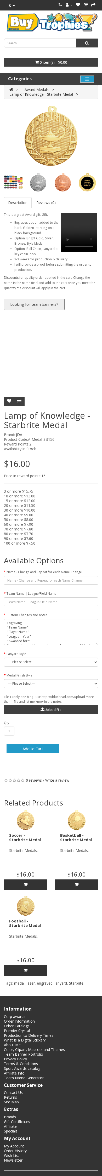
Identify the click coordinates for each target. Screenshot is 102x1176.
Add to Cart (32, 748)
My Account (14, 1145)
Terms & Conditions (21, 1063)
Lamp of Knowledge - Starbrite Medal (41, 94)
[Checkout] (93, 4)
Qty (6, 723)
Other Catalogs (17, 1025)
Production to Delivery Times (28, 1035)
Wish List (11, 1155)
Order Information (19, 1021)
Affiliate (10, 1126)
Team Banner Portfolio (23, 1054)
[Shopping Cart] (86, 4)
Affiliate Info (14, 1073)
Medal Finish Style (19, 675)
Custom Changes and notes (27, 615)
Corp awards (14, 1016)
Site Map (11, 1101)
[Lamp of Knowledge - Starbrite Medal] (51, 135)
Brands (10, 1116)
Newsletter (13, 1160)
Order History (15, 1150)
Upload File (52, 709)
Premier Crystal (17, 1030)
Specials (11, 1131)
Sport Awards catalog (22, 1068)
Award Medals (37, 89)
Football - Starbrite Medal (25, 923)
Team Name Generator (24, 1077)
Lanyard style (16, 654)
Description (17, 202)
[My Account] (69, 4)
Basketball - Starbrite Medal (76, 837)
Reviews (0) (46, 202)
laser (31, 983)
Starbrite (76, 983)
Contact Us (13, 1092)
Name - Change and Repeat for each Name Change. (45, 572)
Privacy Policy (15, 1058)
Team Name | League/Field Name (31, 593)
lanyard (61, 983)
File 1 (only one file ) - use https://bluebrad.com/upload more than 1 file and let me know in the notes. (49, 699)
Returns (10, 1097)
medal (19, 983)
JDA (19, 434)
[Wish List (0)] (78, 4)
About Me (12, 1044)
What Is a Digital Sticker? (25, 1040)
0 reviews (34, 780)
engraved (45, 983)
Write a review (57, 780)
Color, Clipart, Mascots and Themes (34, 1049)
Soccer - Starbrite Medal (25, 837)
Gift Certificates (17, 1121)
